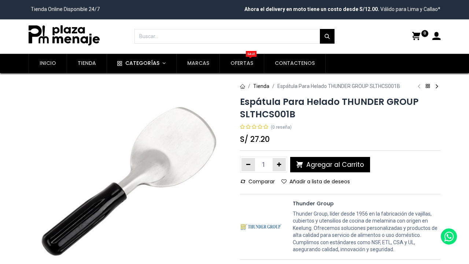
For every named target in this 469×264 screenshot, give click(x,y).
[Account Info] (436, 37)
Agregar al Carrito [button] (334, 164)
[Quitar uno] (248, 164)
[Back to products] (428, 86)
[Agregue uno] (279, 164)
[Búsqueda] (327, 36)
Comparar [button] (261, 181)
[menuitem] (48, 63)
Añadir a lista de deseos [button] (319, 181)
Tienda (261, 86)
